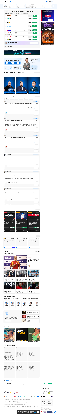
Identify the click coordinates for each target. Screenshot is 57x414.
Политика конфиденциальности (14, 388)
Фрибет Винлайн (31, 367)
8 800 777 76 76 (19, 402)
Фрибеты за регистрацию (32, 355)
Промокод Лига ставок (19, 367)
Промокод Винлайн (19, 366)
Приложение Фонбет (19, 357)
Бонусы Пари (30, 356)
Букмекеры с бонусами (7, 356)
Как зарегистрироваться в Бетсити (9, 366)
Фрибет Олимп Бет (31, 366)
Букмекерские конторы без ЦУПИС (9, 355)
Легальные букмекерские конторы (9, 351)
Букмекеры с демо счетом (7, 354)
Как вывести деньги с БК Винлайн (8, 365)
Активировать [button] (12, 227)
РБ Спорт (5, 253)
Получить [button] (50, 19)
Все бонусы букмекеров (32, 351)
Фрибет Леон (30, 369)
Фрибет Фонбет (31, 365)
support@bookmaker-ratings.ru (28, 402)
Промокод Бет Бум (19, 371)
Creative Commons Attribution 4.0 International (19, 405)
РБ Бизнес (12, 253)
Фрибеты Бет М (31, 376)
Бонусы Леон (30, 357)
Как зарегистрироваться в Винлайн (9, 367)
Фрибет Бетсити (31, 371)
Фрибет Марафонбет (31, 370)
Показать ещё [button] (36, 108)
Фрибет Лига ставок (31, 368)
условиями (34, 412)
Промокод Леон (18, 368)
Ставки (9, 253)
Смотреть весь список (8, 46)
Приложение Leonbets (19, 352)
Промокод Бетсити (18, 370)
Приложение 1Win (18, 351)
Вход (52, 1)
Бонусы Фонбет (31, 354)
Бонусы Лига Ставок (31, 352)
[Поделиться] (38, 101)
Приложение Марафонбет (19, 353)
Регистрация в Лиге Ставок (8, 369)
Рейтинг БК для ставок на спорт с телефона (8, 352)
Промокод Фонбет (18, 365)
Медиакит (23, 388)
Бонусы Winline (31, 353)
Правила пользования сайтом (6, 388)
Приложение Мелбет (19, 356)
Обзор (30, 18)
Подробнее (45, 19)
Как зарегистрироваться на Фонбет (9, 370)
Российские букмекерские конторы (9, 359)
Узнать (34, 43)
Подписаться (9, 92)
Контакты (20, 388)
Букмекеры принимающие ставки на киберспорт (9, 358)
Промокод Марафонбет (19, 369)
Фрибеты (14, 219)
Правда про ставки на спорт (8, 368)
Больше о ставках (8, 320)
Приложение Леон (18, 355)
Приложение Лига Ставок (19, 354)
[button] (34, 16)
